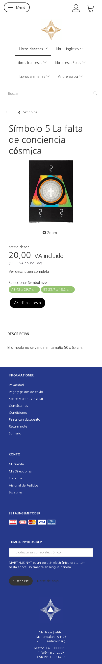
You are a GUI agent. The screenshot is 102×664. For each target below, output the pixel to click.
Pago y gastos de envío (26, 391)
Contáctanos (18, 405)
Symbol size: (28, 282)
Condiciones (18, 412)
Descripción (18, 334)
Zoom (52, 232)
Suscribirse (21, 581)
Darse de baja (48, 581)
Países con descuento (24, 419)
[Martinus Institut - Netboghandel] (51, 29)
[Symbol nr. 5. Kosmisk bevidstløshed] (51, 192)
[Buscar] (95, 93)
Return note (18, 426)
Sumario (15, 433)
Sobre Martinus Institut (26, 398)
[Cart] (90, 8)
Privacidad (16, 385)
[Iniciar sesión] (76, 8)
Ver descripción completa (29, 271)
